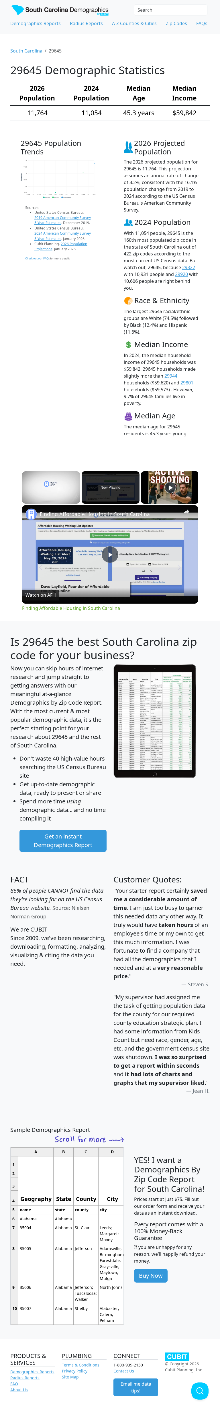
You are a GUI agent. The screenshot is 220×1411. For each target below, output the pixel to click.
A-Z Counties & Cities (134, 23)
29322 (188, 267)
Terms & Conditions (80, 1365)
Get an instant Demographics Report (63, 841)
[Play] (170, 487)
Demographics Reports (35, 23)
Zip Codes (176, 23)
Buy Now (151, 1275)
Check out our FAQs (37, 258)
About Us (19, 1389)
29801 (186, 383)
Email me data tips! (136, 1387)
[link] (31, 514)
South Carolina (26, 51)
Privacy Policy (74, 1371)
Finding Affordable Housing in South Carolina (95, 514)
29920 (181, 274)
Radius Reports (86, 23)
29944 (170, 376)
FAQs (201, 23)
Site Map (70, 1377)
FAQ (14, 1383)
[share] (186, 511)
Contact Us (123, 1371)
